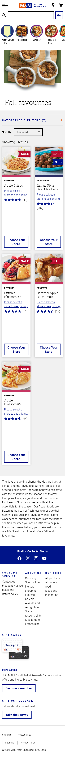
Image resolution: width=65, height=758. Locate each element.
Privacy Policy (27, 742)
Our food (53, 573)
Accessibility (24, 734)
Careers (29, 599)
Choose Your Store (16, 242)
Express (30, 595)
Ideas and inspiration (51, 593)
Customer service (11, 574)
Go (59, 15)
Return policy (10, 594)
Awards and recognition (32, 605)
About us (33, 573)
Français (6, 734)
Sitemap (9, 742)
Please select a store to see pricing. (16, 193)
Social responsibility (33, 613)
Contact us (8, 581)
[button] (5, 5)
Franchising (32, 624)
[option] (7, 34)
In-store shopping (31, 589)
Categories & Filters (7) (24, 120)
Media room (32, 620)
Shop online (32, 582)
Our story (30, 578)
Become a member (19, 688)
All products (52, 578)
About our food (51, 584)
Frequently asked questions (12, 588)
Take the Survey (17, 715)
